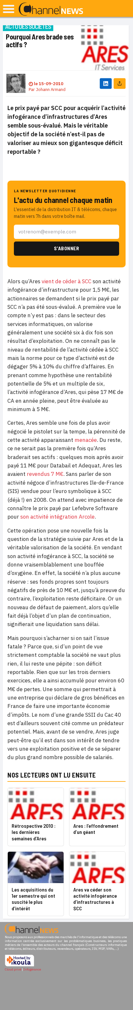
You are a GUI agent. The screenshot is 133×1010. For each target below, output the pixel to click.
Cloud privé (13, 969)
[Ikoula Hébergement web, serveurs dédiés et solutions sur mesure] (19, 965)
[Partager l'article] (120, 83)
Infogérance (32, 969)
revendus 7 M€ (45, 473)
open (8, 9)
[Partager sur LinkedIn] (106, 83)
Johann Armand (51, 89)
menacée (86, 439)
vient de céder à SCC (66, 281)
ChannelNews (51, 9)
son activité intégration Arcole (57, 516)
